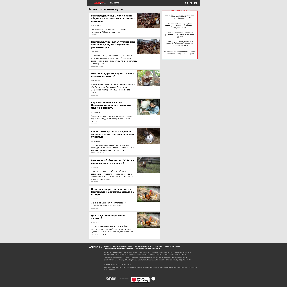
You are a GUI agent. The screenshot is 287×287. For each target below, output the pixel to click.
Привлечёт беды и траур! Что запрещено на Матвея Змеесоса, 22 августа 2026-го (179, 26)
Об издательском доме (143, 246)
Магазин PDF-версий (172, 246)
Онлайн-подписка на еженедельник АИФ (118, 248)
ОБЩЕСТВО (94, 95)
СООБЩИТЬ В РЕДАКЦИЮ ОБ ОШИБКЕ (148, 248)
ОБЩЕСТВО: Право (97, 66)
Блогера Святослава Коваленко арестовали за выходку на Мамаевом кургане (179, 35)
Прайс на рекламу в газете (122, 246)
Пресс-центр (158, 246)
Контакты (107, 246)
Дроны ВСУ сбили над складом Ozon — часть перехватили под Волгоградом (180, 17)
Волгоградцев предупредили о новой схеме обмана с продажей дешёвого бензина (180, 44)
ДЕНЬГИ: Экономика (98, 153)
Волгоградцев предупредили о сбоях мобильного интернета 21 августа (180, 53)
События (94, 34)
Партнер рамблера (123, 278)
